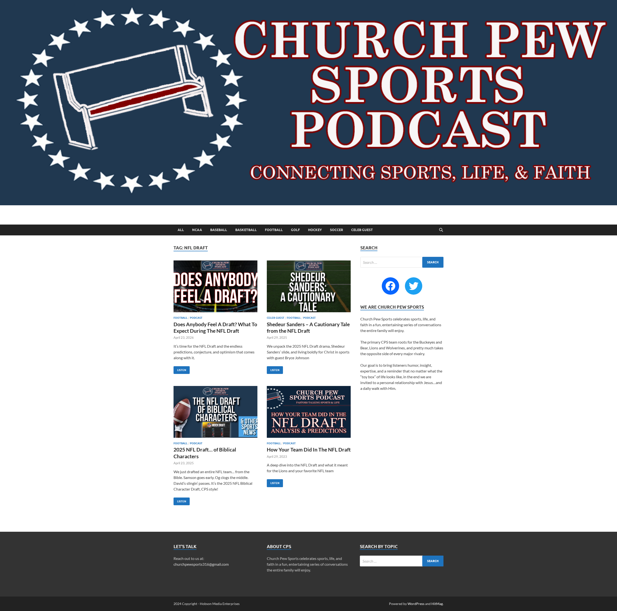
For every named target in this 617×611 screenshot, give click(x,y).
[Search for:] (401, 262)
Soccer (336, 230)
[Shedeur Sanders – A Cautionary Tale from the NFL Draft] (309, 286)
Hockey (315, 230)
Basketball (246, 230)
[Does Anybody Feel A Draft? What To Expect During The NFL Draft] (215, 286)
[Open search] (441, 230)
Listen (180, 369)
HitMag (437, 604)
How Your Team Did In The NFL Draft (309, 449)
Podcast (196, 317)
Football (274, 230)
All (181, 230)
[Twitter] (413, 286)
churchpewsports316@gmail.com (201, 564)
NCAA (197, 230)
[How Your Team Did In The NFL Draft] (309, 412)
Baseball (218, 230)
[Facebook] (390, 286)
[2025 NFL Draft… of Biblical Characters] (215, 412)
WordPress (416, 604)
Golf (295, 230)
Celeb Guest (362, 230)
